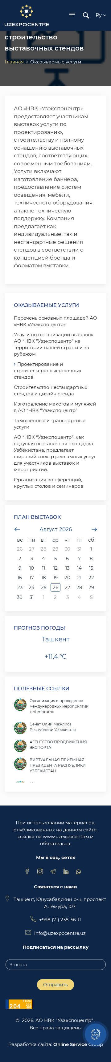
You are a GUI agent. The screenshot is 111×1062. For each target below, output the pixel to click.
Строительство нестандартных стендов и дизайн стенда (50, 390)
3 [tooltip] (32, 558)
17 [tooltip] (32, 577)
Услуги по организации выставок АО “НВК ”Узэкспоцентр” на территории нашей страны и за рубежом (54, 344)
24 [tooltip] (32, 587)
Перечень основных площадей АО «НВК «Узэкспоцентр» (55, 321)
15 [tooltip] (91, 568)
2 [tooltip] (19, 558)
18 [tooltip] (43, 577)
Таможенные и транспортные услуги (49, 424)
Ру (99, 15)
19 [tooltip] (55, 577)
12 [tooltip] (55, 568)
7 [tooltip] (79, 558)
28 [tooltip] (44, 549)
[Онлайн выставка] (95, 1034)
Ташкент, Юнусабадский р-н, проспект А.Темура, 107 (60, 902)
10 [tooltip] (31, 568)
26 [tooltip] (20, 549)
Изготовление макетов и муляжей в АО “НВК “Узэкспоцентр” (55, 407)
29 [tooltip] (55, 549)
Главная (14, 62)
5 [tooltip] (55, 558)
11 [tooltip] (43, 568)
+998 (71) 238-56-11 (60, 920)
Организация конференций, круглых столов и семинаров (48, 483)
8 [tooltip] (91, 558)
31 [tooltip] (79, 549)
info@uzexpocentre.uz (60, 933)
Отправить (55, 984)
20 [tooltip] (67, 577)
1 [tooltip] (91, 549)
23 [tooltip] (20, 587)
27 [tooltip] (32, 549)
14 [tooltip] (79, 568)
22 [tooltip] (91, 577)
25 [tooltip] (43, 587)
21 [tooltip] (79, 577)
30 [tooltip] (67, 549)
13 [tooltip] (67, 568)
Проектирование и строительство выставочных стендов (47, 370)
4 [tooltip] (43, 558)
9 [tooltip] (19, 568)
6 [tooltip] (67, 558)
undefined (17, 529)
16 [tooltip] (20, 577)
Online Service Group (78, 1044)
